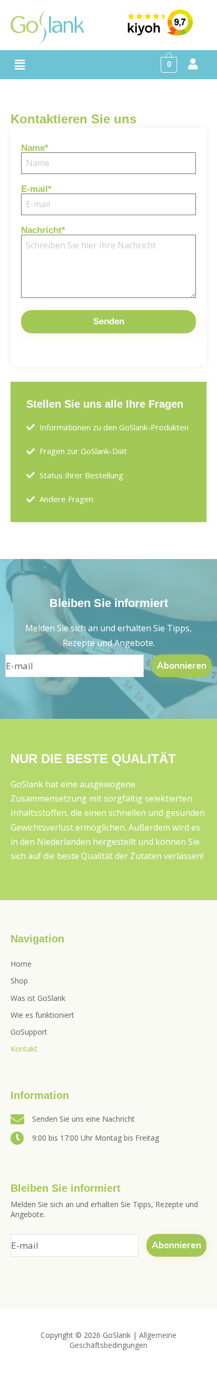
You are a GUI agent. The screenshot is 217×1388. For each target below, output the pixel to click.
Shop (19, 981)
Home (21, 964)
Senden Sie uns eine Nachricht (83, 1119)
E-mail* (36, 189)
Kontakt (24, 1049)
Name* (34, 148)
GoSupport (29, 1032)
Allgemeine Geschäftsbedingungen (123, 1340)
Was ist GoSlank (38, 998)
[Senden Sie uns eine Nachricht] (17, 1119)
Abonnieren (181, 666)
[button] (19, 65)
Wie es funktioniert (42, 1015)
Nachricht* (43, 230)
